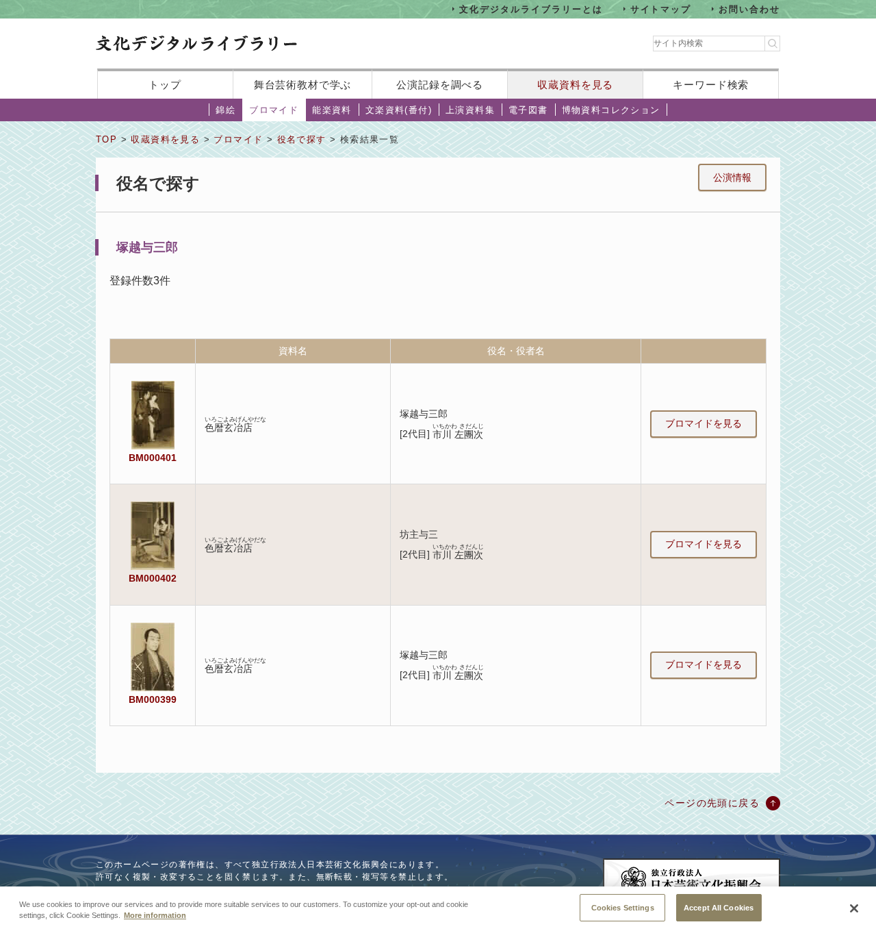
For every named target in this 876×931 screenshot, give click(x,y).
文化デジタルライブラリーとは (530, 8)
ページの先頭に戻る (712, 802)
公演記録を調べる (439, 84)
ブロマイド (273, 110)
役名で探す (301, 139)
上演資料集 (470, 110)
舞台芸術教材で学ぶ (303, 84)
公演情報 (732, 177)
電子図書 (528, 110)
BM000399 (153, 699)
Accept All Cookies (718, 907)
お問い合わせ (749, 8)
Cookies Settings (622, 907)
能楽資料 (332, 110)
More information (155, 916)
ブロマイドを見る (703, 423)
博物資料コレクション (611, 110)
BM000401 (153, 457)
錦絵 (225, 110)
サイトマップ (661, 8)
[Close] (854, 908)
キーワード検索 (711, 84)
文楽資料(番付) (398, 110)
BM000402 (153, 578)
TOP (106, 139)
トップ (165, 84)
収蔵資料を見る (575, 84)
